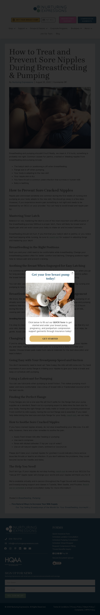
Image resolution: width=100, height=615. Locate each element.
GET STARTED (50, 338)
